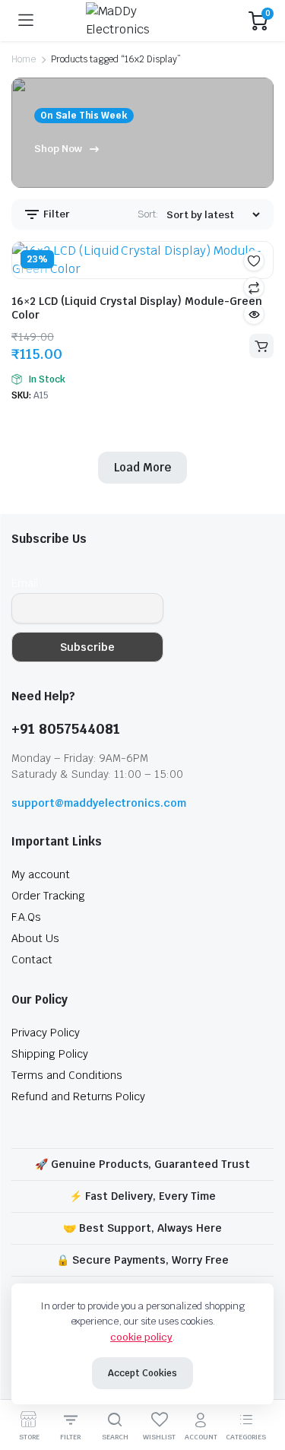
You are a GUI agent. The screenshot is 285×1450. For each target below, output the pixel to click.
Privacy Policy (45, 1032)
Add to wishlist (253, 260)
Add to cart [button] (261, 346)
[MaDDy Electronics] (141, 20)
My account (40, 874)
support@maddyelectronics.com (98, 803)
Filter (55, 214)
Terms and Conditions (66, 1075)
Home (23, 59)
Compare (253, 287)
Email (24, 583)
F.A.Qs (26, 917)
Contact (31, 959)
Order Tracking (48, 896)
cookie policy (141, 1337)
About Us (35, 938)
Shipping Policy (49, 1054)
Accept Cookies (142, 1373)
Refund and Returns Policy (78, 1096)
